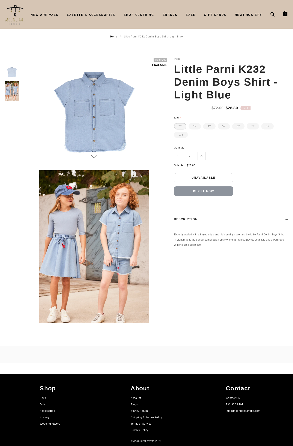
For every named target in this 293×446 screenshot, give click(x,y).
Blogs (134, 404)
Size (177, 117)
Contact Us (233, 398)
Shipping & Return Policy (146, 417)
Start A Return (139, 410)
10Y (180, 134)
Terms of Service (141, 423)
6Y (238, 126)
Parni (177, 58)
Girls (42, 404)
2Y (180, 126)
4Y (209, 126)
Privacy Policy (139, 430)
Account (136, 398)
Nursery (45, 417)
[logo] (15, 14)
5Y (224, 126)
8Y (267, 126)
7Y (253, 126)
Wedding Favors (50, 423)
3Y (194, 126)
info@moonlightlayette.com (243, 410)
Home (114, 36)
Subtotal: (179, 165)
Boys (43, 398)
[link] (12, 72)
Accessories (47, 410)
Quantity (179, 147)
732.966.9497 (234, 404)
